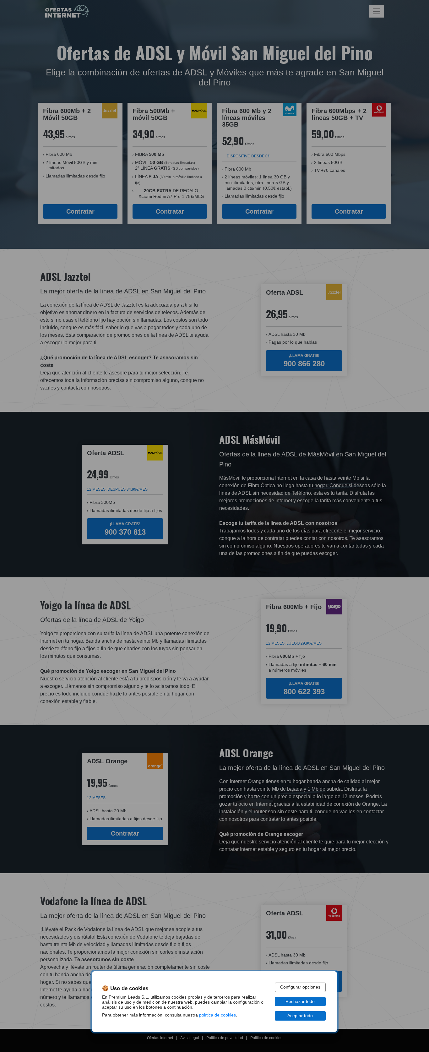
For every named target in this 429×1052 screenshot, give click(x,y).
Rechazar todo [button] (300, 1001)
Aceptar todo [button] (300, 1015)
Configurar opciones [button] (300, 987)
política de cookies (217, 1015)
